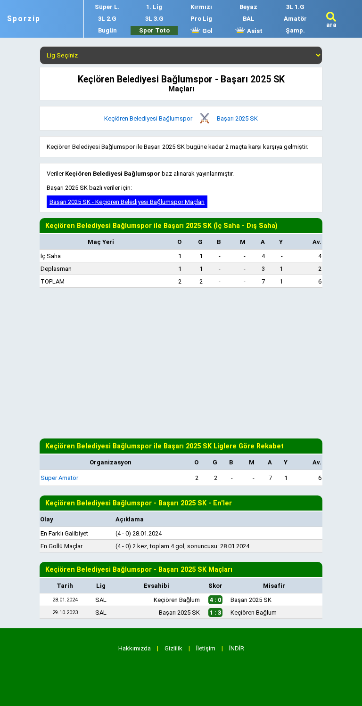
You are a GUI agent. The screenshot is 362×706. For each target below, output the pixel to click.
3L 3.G (154, 18)
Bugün (107, 30)
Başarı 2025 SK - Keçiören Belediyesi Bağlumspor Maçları (127, 201)
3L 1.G (295, 6)
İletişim (205, 648)
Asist (254, 30)
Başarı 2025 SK (237, 118)
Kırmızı (201, 6)
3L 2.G (107, 18)
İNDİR (236, 648)
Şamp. (295, 30)
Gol (207, 30)
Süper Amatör (59, 477)
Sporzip (24, 19)
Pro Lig (201, 18)
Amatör (295, 18)
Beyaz (248, 6)
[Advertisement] (181, 363)
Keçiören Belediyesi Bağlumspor (148, 118)
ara (331, 24)
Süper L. (107, 6)
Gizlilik (173, 648)
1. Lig (154, 6)
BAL (249, 18)
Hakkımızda (134, 648)
